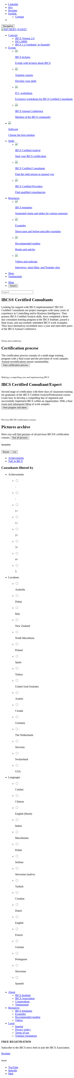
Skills (11, 140)
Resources (13, 198)
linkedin (12, 1070)
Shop (11, 273)
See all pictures (20, 437)
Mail (10, 1073)
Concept (12, 35)
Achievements (16, 458)
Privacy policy (23, 1029)
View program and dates (15, 407)
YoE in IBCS (15, 461)
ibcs (10, 7)
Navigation (8, 26)
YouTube (13, 1067)
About (11, 992)
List (14, 452)
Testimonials (15, 276)
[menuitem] (12, 13)
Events (12, 47)
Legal (11, 1023)
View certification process (15, 365)
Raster (6, 452)
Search (13, 285)
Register (12, 10)
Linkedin (13, 4)
